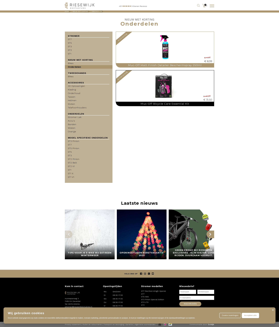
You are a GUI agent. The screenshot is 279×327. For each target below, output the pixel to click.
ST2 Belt (72, 162)
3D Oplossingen (76, 86)
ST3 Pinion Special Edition (152, 299)
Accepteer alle (250, 315)
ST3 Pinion (73, 141)
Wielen (71, 128)
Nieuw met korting (80, 11)
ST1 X (70, 173)
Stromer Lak (75, 117)
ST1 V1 (71, 177)
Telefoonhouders (77, 107)
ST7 (70, 39)
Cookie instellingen (230, 315)
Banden (72, 124)
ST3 (70, 46)
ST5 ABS (145, 297)
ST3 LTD (145, 302)
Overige (72, 131)
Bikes (71, 63)
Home (67, 11)
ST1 (69, 53)
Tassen (71, 96)
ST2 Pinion (73, 159)
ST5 (70, 43)
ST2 (70, 50)
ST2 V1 (71, 166)
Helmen (72, 100)
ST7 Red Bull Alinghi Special (153, 291)
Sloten (71, 104)
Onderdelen (97, 11)
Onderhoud (74, 93)
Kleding (72, 89)
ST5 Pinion (73, 148)
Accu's (71, 120)
